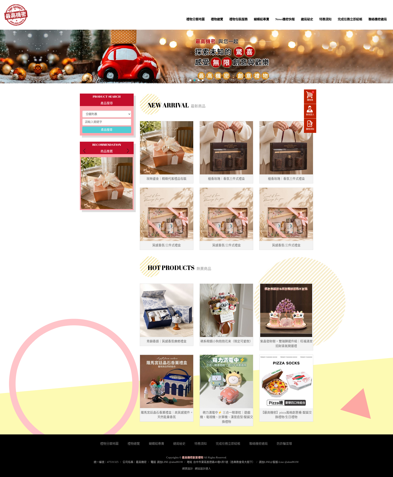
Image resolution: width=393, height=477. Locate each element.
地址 (189, 461)
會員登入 (310, 114)
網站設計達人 (203, 468)
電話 (153, 461)
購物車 (310, 96)
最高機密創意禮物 (16, 15)
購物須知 (310, 129)
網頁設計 (187, 468)
